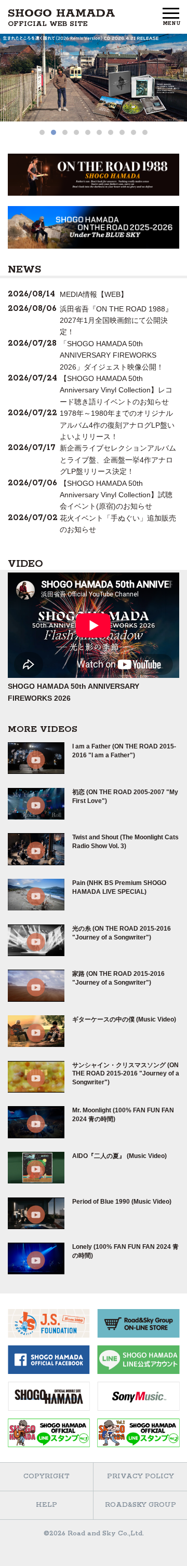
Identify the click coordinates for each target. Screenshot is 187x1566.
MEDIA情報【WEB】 (94, 294)
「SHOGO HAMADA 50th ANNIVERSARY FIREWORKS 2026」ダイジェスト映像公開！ (112, 355)
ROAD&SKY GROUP (140, 1505)
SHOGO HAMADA (61, 17)
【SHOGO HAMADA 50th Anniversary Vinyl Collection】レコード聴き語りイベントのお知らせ (116, 390)
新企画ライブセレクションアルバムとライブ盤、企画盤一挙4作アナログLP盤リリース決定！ (118, 459)
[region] (93, 86)
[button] (42, 132)
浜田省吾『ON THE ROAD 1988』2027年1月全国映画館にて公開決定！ (116, 320)
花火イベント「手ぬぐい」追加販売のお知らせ (118, 524)
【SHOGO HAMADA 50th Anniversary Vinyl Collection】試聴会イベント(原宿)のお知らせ (116, 495)
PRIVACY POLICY (140, 1476)
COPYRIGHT (46, 1476)
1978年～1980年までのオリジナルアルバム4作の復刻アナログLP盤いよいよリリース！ (117, 425)
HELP (46, 1505)
